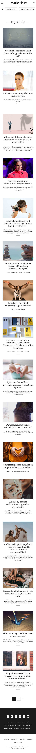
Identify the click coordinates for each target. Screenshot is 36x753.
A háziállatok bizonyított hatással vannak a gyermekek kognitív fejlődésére (18, 223)
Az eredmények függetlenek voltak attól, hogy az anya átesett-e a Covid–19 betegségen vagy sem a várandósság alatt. (18, 393)
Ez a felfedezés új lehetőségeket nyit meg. (18, 471)
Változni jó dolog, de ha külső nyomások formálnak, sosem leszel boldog (18, 139)
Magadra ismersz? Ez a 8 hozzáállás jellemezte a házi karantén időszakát (18, 676)
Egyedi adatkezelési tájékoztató (18, 722)
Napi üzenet (18, 742)
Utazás (22, 739)
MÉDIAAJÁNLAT (27, 725)
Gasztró (30, 739)
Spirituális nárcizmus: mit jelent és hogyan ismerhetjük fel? (18, 53)
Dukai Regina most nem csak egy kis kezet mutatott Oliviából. (18, 100)
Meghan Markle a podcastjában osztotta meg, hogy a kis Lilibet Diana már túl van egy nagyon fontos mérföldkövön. (18, 189)
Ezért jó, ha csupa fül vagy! (18, 309)
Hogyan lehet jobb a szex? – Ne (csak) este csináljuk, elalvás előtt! (18, 593)
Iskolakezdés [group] (11, 9)
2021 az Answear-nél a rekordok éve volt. (18, 351)
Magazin (6, 739)
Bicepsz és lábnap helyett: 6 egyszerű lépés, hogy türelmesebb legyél (18, 266)
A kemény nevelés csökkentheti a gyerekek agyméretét (18, 504)
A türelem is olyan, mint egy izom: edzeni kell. (18, 272)
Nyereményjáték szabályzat (23, 728)
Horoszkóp (14, 739)
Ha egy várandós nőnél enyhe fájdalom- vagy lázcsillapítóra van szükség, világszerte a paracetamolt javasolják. (18, 433)
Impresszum (8, 728)
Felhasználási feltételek (12, 725)
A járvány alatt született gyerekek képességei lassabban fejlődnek (18, 385)
